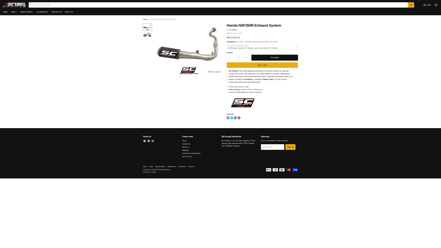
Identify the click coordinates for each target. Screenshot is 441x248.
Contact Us (56, 12)
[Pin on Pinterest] (239, 117)
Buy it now (262, 65)
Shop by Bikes (26, 12)
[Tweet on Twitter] (231, 117)
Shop (13, 12)
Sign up (290, 147)
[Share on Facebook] (228, 117)
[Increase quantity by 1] (247, 58)
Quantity (230, 53)
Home (5, 12)
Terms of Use (187, 156)
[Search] (411, 5)
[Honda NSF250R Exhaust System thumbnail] (147, 27)
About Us (69, 12)
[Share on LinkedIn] (235, 117)
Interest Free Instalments (191, 153)
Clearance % (42, 12)
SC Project (233, 30)
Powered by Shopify (149, 172)
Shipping (185, 150)
